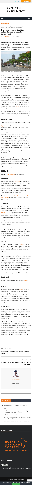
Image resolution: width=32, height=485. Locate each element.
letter (20, 289)
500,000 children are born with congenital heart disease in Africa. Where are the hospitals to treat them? (16, 406)
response (17, 181)
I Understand (16, 484)
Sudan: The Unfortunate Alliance (12, 415)
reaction (21, 244)
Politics (3, 23)
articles (17, 106)
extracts (22, 228)
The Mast (16, 195)
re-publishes (11, 174)
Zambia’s (9, 75)
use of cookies (27, 482)
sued (25, 280)
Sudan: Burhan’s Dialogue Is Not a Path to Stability (16, 421)
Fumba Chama (6, 36)
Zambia (7, 23)
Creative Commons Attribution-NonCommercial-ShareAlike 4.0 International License (16, 468)
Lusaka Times (4, 212)
